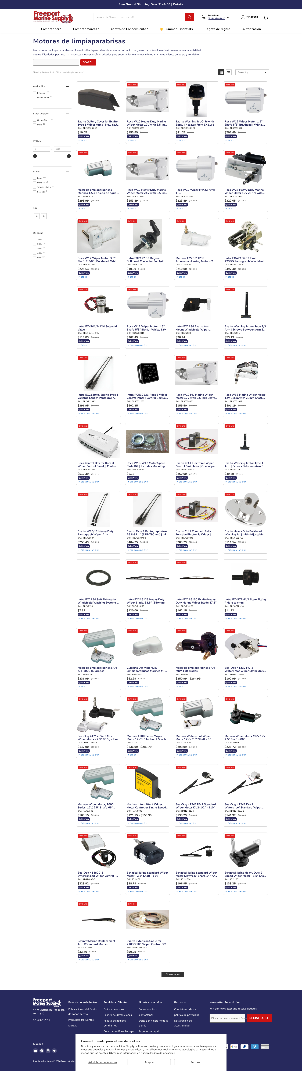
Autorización (251, 29)
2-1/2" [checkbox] (43, 217)
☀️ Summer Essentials (176, 29)
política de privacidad (187, 1014)
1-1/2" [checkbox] (36, 217)
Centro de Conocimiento (128, 29)
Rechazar (195, 1062)
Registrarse (259, 1018)
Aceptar (149, 1062)
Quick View (83, 136)
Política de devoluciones (118, 1014)
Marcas (72, 1025)
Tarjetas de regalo (149, 1031)
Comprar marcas (85, 29)
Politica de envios (114, 1009)
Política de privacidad (162, 1053)
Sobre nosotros (148, 1009)
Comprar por (50, 29)
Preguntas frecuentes (81, 1019)
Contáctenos (146, 1014)
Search (88, 62)
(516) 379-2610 (216, 18)
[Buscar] (189, 17)
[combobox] (139, 17)
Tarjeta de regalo (217, 29)
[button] (221, 72)
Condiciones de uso (185, 1009)
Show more (172, 974)
